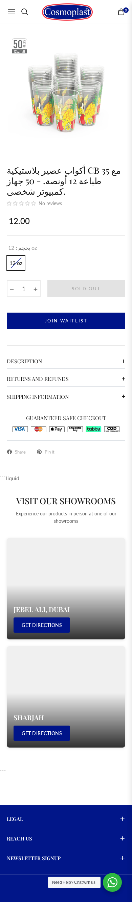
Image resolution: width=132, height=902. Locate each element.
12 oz (15, 263)
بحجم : (22, 247)
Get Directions (42, 625)
